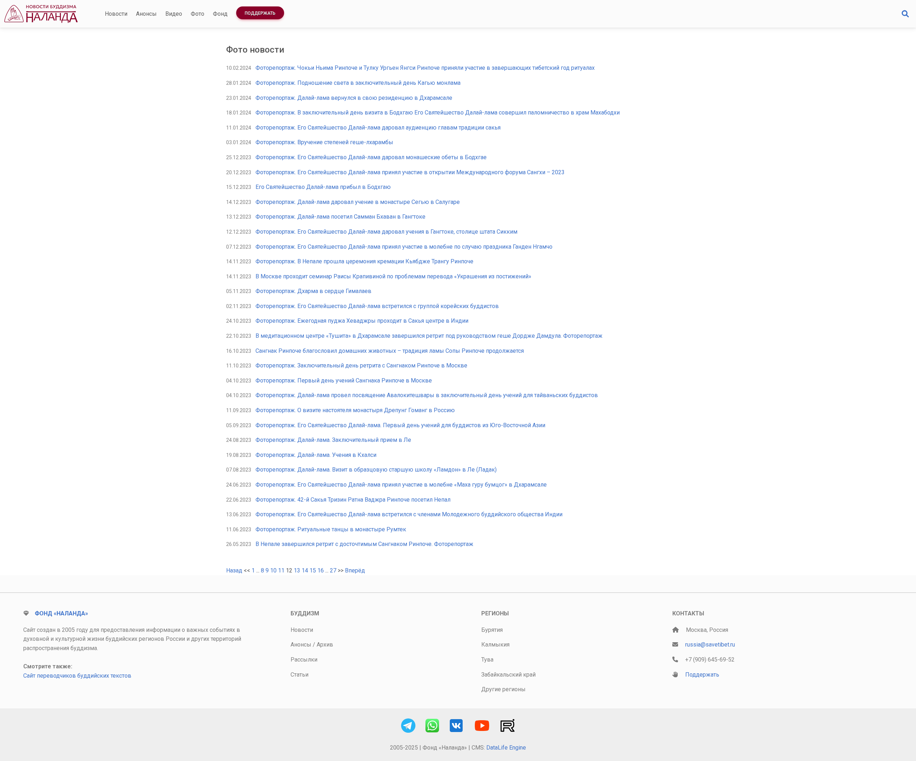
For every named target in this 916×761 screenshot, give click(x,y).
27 (333, 570)
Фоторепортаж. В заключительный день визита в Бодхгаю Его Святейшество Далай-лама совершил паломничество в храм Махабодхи (437, 112)
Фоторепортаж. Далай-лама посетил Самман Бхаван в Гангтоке (340, 216)
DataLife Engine (506, 747)
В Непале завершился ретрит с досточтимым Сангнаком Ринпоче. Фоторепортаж (364, 544)
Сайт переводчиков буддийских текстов (77, 675)
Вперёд (355, 570)
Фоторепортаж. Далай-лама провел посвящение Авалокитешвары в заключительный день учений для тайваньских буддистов (426, 395)
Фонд (220, 13)
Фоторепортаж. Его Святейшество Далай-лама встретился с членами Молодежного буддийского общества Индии (408, 514)
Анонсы (146, 13)
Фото (197, 13)
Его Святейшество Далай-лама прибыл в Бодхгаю (323, 187)
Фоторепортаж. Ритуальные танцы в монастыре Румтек (330, 529)
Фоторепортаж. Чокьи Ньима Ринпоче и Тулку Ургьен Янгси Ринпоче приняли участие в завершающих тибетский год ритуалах (425, 67)
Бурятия (492, 629)
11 (281, 570)
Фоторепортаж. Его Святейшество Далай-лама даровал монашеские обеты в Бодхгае (371, 157)
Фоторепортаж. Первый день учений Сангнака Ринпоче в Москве (343, 380)
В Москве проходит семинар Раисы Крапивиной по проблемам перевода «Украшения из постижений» (393, 276)
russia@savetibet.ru (710, 644)
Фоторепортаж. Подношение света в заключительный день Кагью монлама (358, 82)
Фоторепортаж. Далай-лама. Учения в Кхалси (315, 455)
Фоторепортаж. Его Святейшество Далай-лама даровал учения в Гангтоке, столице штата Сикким (386, 231)
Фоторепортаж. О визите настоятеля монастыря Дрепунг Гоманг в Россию (355, 410)
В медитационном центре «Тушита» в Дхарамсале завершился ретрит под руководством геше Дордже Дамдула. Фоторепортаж (429, 335)
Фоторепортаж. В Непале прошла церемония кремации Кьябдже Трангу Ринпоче (364, 261)
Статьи (299, 674)
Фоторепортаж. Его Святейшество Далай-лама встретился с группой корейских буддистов (377, 306)
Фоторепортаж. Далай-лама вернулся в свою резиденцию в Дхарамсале (353, 97)
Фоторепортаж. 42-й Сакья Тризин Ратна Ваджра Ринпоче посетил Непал (352, 499)
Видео (173, 13)
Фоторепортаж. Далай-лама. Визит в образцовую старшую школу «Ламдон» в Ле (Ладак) (376, 469)
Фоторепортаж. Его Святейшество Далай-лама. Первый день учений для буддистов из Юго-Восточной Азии (400, 425)
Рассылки (304, 659)
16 (320, 570)
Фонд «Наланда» (61, 613)
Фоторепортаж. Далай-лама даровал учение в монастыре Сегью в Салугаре (357, 202)
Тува (487, 659)
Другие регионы (503, 689)
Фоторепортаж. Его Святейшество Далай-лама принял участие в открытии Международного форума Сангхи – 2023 (410, 172)
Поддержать (260, 13)
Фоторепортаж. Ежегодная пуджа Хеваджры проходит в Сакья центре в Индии (361, 320)
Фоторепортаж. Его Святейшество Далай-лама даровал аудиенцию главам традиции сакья (378, 127)
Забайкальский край (508, 674)
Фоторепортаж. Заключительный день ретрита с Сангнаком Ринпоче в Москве (361, 365)
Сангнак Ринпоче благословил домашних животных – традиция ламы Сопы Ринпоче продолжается (389, 350)
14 (305, 570)
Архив (325, 644)
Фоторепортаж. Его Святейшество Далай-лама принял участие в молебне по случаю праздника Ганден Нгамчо (403, 246)
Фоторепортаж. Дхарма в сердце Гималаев (313, 291)
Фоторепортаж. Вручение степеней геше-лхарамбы (324, 142)
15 (313, 570)
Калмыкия (495, 644)
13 (297, 570)
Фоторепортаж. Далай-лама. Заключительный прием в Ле (333, 439)
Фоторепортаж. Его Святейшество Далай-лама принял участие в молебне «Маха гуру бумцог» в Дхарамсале (401, 484)
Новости (116, 13)
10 (273, 570)
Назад (234, 570)
